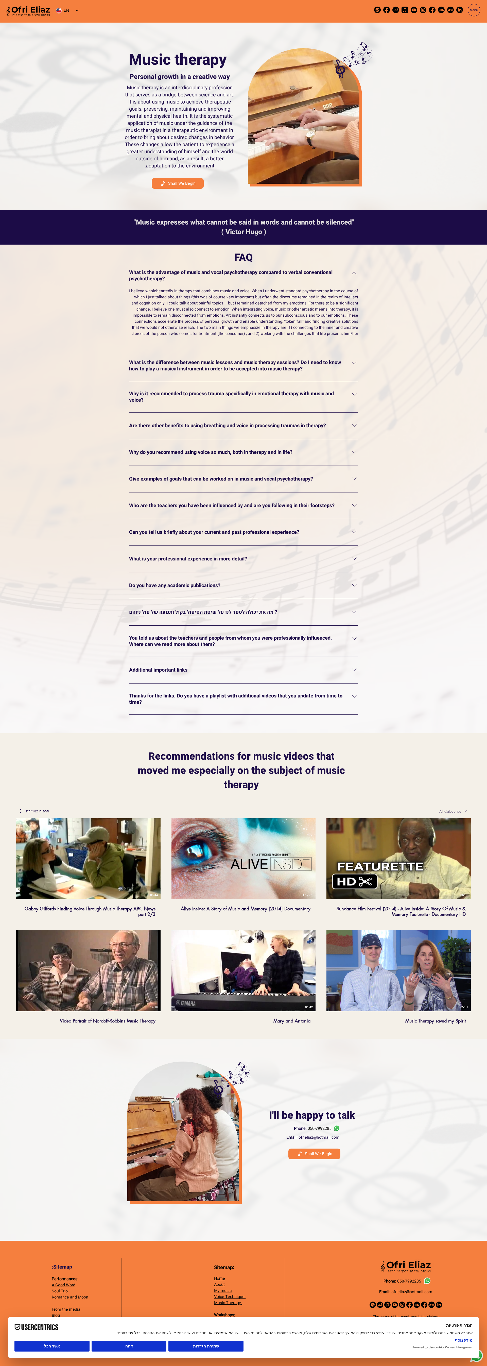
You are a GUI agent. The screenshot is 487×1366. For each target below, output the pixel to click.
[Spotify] (377, 10)
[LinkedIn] (459, 10)
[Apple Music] (405, 10)
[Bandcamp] (450, 10)
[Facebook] (386, 10)
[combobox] (453, 811)
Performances (64, 1279)
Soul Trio (60, 1291)
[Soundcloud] (441, 10)
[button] (474, 10)
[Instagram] (423, 10)
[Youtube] (414, 10)
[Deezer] (395, 10)
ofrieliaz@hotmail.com (319, 1137)
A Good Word (63, 1285)
